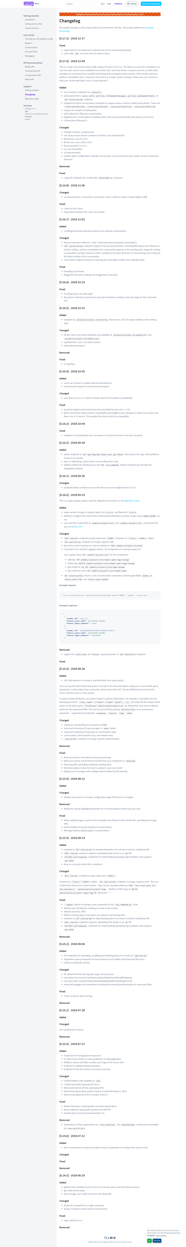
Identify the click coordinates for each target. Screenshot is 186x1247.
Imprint (117, 1242)
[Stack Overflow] (108, 1237)
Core (109, 3)
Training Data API (32, 70)
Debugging (30, 55)
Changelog (30, 94)
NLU (103, 3)
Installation (30, 19)
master (27, 119)
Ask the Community (151, 4)
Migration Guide (32, 98)
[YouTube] (111, 1237)
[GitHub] (106, 1237)
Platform (118, 3)
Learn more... (161, 1235)
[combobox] (82, 4)
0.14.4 (46, 114)
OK (149, 1241)
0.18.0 (27, 114)
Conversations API (33, 75)
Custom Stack (31, 47)
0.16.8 (36, 114)
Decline (156, 1241)
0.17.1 (32, 114)
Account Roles (31, 51)
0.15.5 (41, 114)
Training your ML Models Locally (39, 38)
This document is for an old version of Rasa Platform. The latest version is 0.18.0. (110, 14)
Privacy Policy (126, 1242)
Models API (29, 66)
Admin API (29, 79)
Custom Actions (32, 28)
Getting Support (32, 90)
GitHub (133, 4)
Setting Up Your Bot (33, 23)
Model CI (28, 43)
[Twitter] (114, 1237)
